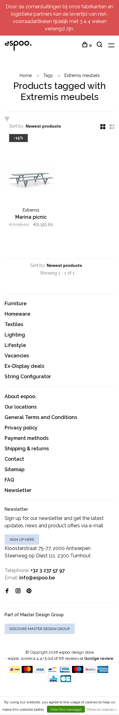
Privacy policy (21, 428)
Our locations (21, 407)
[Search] (100, 45)
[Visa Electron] (65, 671)
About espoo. (20, 396)
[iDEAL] (14, 671)
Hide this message (65, 709)
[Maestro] (77, 671)
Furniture (16, 303)
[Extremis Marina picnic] (31, 170)
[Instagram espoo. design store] (18, 591)
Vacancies (17, 356)
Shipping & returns (27, 449)
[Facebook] (7, 591)
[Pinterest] (29, 591)
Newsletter (18, 490)
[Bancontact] (52, 671)
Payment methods (27, 438)
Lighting (15, 335)
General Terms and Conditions (41, 417)
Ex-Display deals (24, 366)
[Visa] (39, 671)
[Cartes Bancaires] (65, 680)
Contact (14, 459)
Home (26, 75)
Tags (48, 75)
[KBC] (53, 680)
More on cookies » (102, 709)
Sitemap (14, 469)
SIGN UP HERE (21, 539)
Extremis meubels (82, 75)
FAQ (9, 480)
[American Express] (103, 671)
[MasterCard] (27, 671)
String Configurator (28, 376)
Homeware (17, 314)
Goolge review (99, 658)
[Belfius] (90, 671)
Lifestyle (15, 345)
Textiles (14, 324)
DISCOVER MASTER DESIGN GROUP (39, 629)
